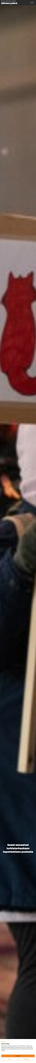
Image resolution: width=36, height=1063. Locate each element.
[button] (4, 1042)
